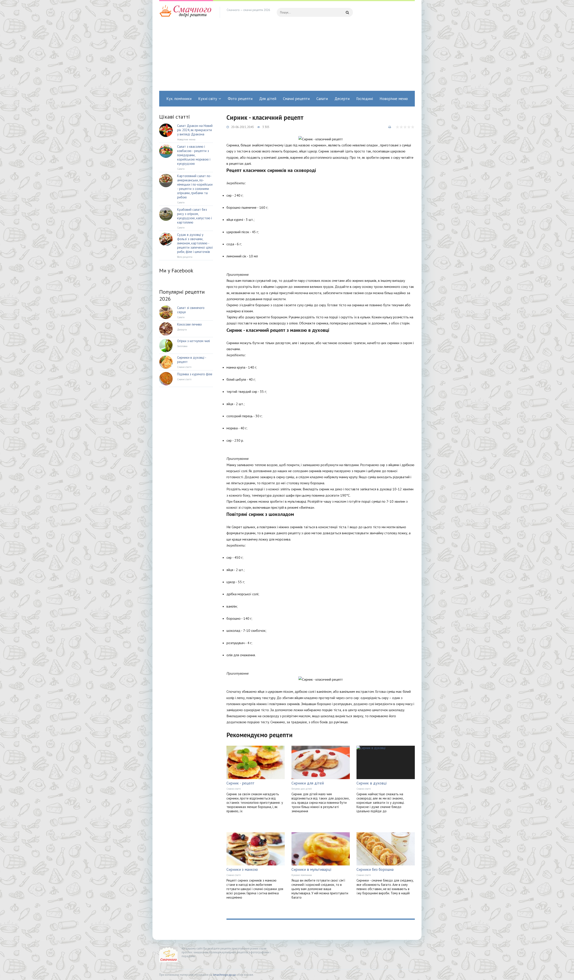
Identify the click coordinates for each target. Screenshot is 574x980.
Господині (364, 98)
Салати (322, 98)
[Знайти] (347, 12)
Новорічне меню (394, 98)
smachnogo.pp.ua (224, 975)
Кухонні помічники (301, 875)
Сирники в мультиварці (311, 869)
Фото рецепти (240, 98)
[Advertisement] (287, 57)
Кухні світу (207, 98)
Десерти (342, 98)
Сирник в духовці (372, 783)
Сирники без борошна (375, 869)
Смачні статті (233, 788)
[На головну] (186, 12)
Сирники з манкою (242, 869)
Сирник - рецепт (240, 783)
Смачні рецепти (296, 98)
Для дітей (267, 98)
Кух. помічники (178, 98)
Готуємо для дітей (301, 788)
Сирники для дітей (307, 783)
